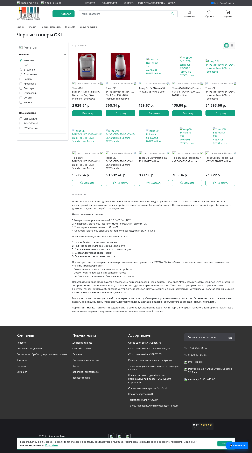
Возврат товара (81, 377)
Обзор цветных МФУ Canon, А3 (144, 342)
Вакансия (22, 371)
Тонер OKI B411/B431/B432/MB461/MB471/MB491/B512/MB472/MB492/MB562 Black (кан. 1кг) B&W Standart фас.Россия (87, 163)
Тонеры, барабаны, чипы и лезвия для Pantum (153, 405)
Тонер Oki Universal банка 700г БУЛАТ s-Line (153, 159)
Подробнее (51, 445)
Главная (20, 26)
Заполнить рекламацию (85, 371)
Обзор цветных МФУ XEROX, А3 (145, 354)
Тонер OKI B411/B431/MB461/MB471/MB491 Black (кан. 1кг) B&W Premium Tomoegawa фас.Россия (87, 93)
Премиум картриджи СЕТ (141, 394)
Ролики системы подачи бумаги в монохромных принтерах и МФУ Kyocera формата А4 (149, 379)
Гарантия (77, 354)
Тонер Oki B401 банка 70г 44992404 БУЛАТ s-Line (152, 90)
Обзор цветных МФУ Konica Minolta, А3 (149, 348)
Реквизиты (22, 366)
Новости (21, 342)
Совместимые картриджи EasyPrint (147, 388)
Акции (75, 366)
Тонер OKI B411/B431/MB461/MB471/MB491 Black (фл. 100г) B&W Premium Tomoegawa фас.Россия (120, 93)
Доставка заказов (82, 342)
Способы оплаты (81, 348)
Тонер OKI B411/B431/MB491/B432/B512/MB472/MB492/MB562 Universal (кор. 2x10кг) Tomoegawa (220, 93)
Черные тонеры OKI (88, 26)
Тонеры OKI (70, 26)
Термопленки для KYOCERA (143, 399)
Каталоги (32, 26)
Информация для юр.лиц (86, 360)
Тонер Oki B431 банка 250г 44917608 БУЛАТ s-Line (186, 159)
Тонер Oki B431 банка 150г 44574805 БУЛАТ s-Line (219, 159)
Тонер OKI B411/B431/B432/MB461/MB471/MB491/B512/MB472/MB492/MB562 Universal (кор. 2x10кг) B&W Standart (120, 163)
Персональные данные (29, 348)
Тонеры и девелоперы (51, 26)
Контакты (22, 360)
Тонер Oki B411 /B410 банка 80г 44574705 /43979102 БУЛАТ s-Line (186, 92)
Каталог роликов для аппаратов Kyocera (150, 360)
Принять (224, 443)
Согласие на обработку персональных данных (42, 354)
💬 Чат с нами (237, 445)
